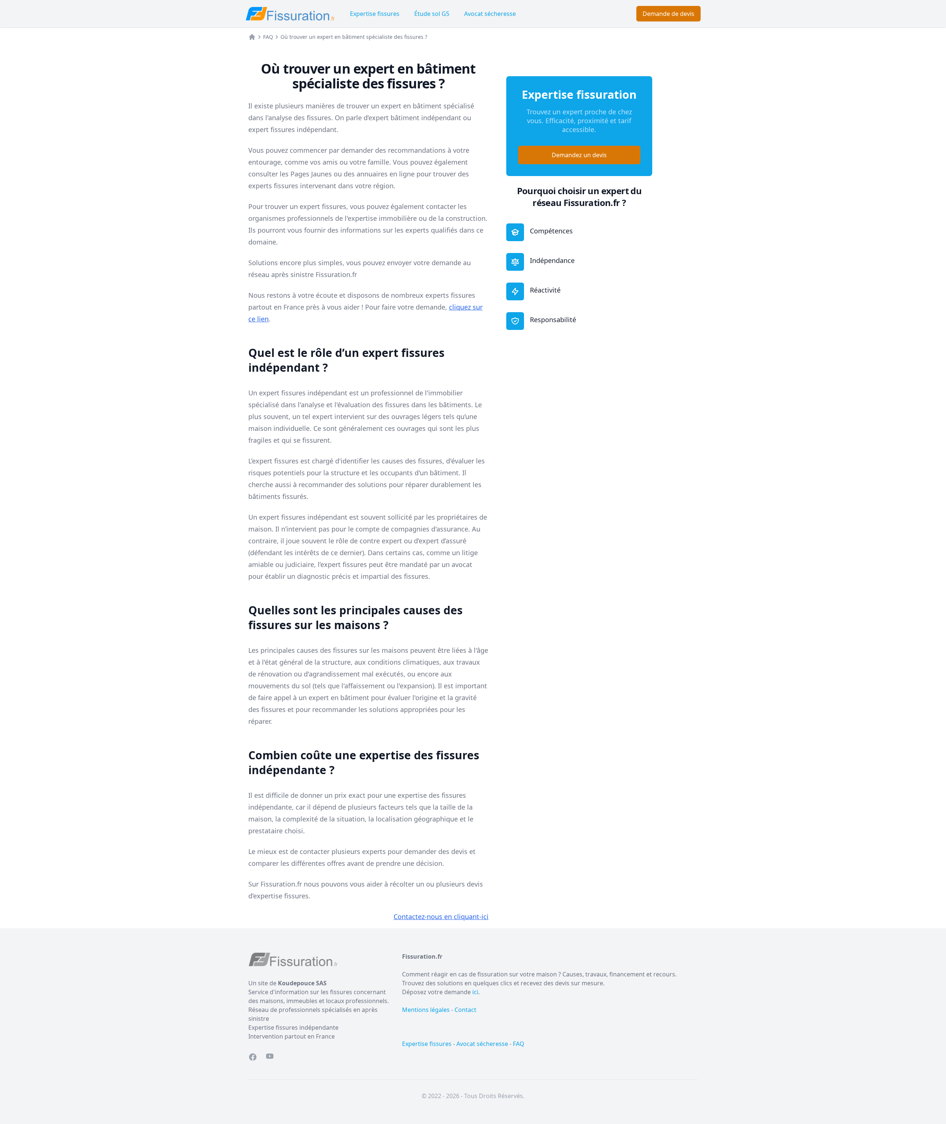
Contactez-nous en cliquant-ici (441, 916)
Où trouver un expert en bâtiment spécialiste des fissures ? (353, 36)
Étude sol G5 (431, 14)
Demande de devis (668, 14)
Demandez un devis (579, 155)
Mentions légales (426, 1010)
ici (475, 992)
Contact (465, 1010)
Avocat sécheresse (490, 14)
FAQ (268, 36)
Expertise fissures (374, 14)
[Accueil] (252, 37)
